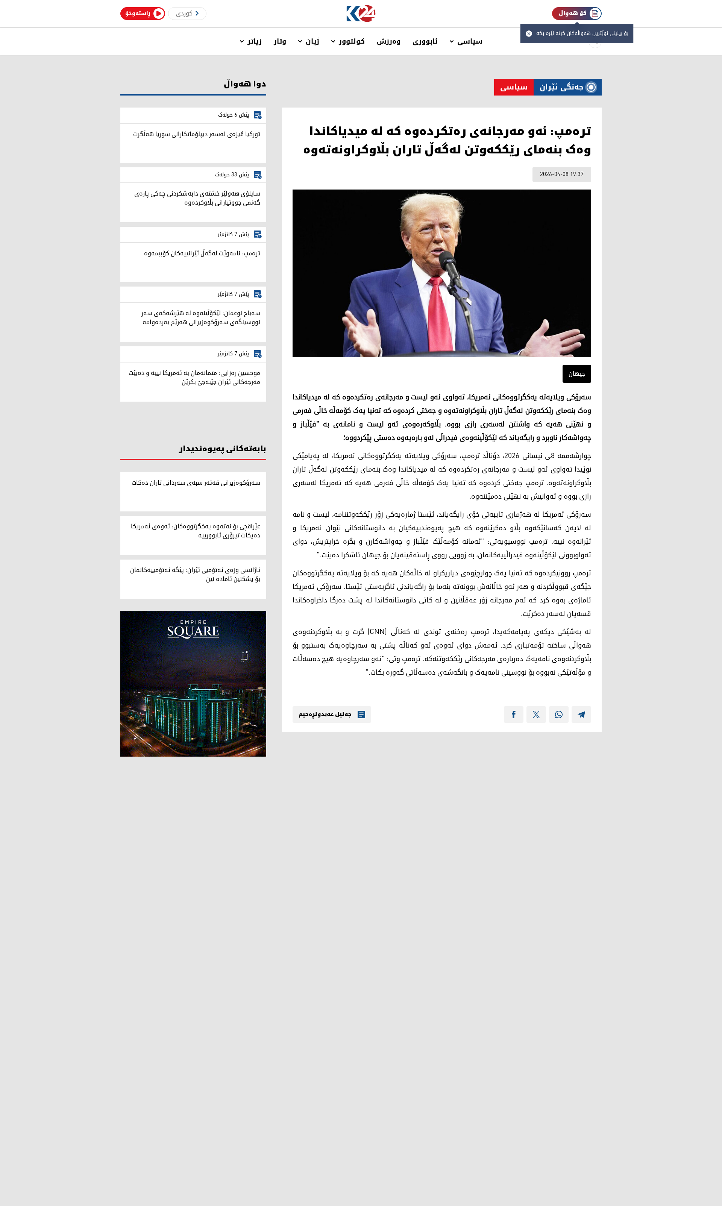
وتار (280, 41)
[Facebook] (513, 714)
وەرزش (388, 41)
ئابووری (425, 41)
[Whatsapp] (559, 714)
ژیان (312, 41)
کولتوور (352, 41)
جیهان (577, 373)
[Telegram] (581, 714)
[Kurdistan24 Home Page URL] (361, 13)
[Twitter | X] (536, 714)
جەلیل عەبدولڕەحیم (325, 714)
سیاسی (469, 41)
